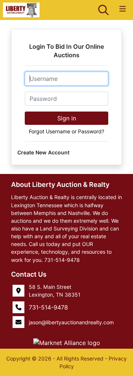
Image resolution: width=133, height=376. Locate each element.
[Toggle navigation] (122, 9)
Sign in (66, 118)
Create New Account (43, 152)
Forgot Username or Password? (66, 131)
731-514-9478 (48, 307)
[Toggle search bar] (103, 10)
